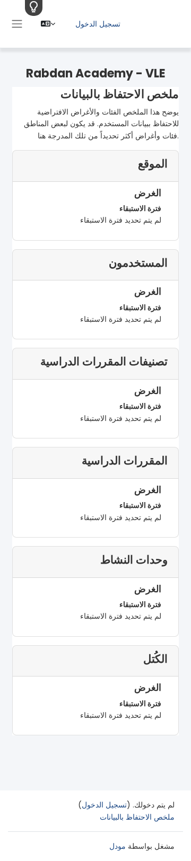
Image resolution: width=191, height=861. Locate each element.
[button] (48, 24)
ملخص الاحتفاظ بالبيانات (137, 817)
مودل (117, 846)
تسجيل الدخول (97, 24)
